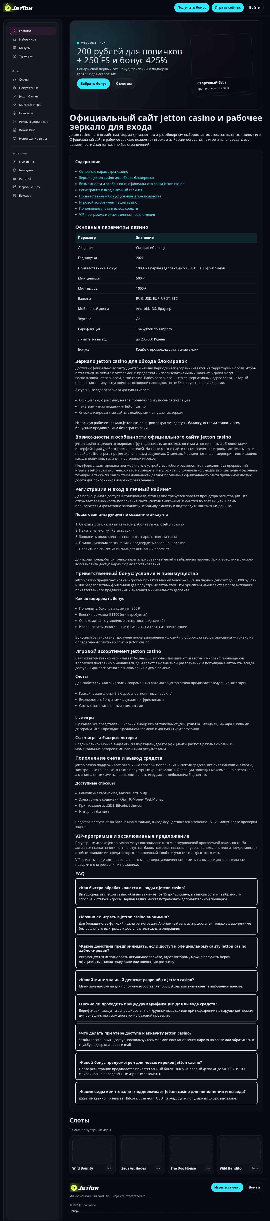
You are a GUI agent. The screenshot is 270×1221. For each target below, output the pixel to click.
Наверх (74, 1211)
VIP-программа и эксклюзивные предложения (117, 214)
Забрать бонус (93, 83)
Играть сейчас (228, 7)
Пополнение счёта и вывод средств (108, 208)
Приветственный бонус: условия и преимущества (120, 196)
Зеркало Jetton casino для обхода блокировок (116, 177)
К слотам (124, 83)
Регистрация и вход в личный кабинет (110, 190)
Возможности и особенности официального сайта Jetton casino (132, 183)
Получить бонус (191, 7)
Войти (255, 7)
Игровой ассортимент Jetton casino (108, 202)
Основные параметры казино (103, 171)
